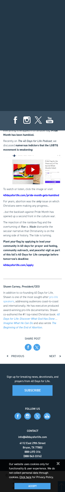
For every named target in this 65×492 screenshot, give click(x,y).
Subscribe (32, 390)
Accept (32, 486)
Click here (25, 477)
